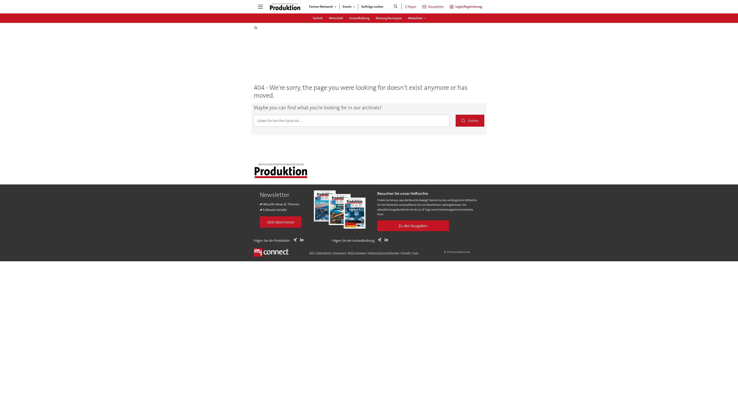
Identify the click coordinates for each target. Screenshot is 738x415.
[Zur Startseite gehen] (285, 7)
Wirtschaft (336, 18)
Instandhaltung (359, 18)
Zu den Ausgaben (413, 225)
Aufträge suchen (372, 7)
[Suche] (395, 7)
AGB (311, 253)
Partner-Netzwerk (321, 7)
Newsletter (436, 7)
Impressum (339, 253)
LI (303, 240)
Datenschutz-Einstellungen (383, 253)
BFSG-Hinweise (357, 253)
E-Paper (410, 7)
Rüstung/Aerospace (389, 18)
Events (347, 7)
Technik (318, 18)
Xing (296, 240)
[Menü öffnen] (260, 7)
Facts (415, 253)
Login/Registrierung (468, 7)
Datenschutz (323, 253)
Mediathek (415, 18)
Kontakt (406, 253)
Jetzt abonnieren (281, 222)
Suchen (473, 121)
